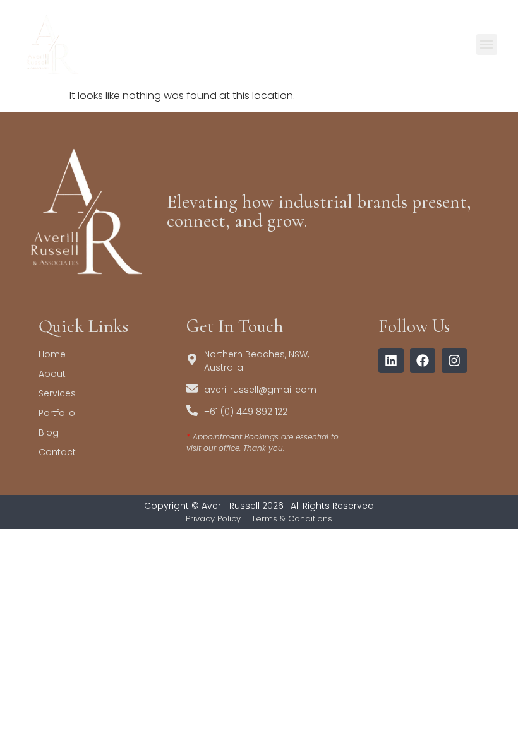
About (52, 373)
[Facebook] (422, 360)
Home (52, 354)
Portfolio (57, 413)
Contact (57, 452)
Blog (49, 432)
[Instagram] (454, 360)
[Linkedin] (391, 360)
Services (57, 393)
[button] (486, 44)
